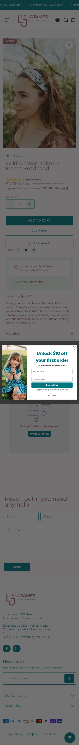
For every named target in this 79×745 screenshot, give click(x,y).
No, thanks (52, 395)
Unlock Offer (52, 385)
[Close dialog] (74, 347)
